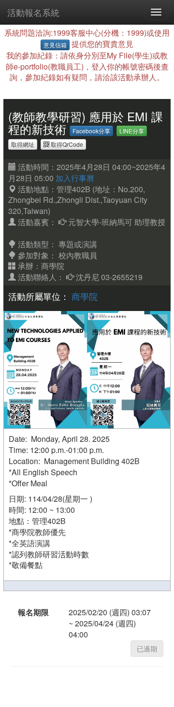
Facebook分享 (91, 131)
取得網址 (22, 144)
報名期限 (33, 612)
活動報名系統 (33, 12)
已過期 (147, 648)
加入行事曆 (75, 178)
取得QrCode (66, 144)
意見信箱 (55, 45)
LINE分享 (131, 131)
